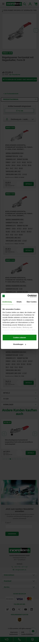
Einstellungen (18, 344)
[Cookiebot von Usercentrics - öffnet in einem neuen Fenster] (28, 296)
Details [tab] (19, 302)
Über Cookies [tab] (32, 302)
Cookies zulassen (19, 337)
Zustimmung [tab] (7, 302)
